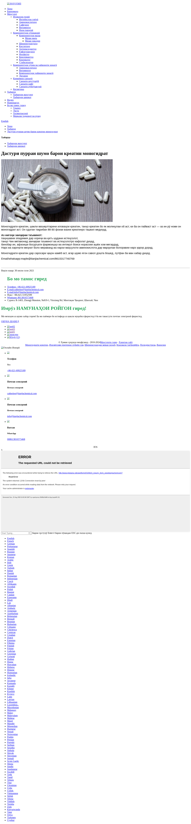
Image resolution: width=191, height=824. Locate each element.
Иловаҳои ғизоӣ (21, 17)
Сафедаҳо (24, 25)
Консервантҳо (26, 57)
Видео (10, 100)
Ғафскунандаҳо (27, 51)
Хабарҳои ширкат (22, 97)
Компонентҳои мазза (29, 35)
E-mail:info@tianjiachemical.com (23, 292)
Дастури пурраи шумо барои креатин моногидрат (32, 131)
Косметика (18, 89)
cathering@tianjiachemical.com (22, 393)
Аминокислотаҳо (28, 22)
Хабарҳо (11, 92)
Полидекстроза (147, 345)
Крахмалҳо (24, 59)
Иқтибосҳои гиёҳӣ (28, 19)
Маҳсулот (12, 14)
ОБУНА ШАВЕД (10, 321)
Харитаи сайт (126, 342)
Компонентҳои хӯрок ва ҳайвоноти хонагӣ (35, 65)
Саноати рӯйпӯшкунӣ (30, 86)
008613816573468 (16, 439)
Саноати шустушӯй (29, 81)
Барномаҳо (12, 11)
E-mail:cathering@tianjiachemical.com (25, 289)
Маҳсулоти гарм (108, 342)
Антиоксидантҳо (27, 49)
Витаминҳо (25, 27)
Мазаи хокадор (32, 41)
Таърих (17, 108)
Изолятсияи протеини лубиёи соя (66, 345)
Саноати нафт (26, 84)
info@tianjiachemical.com (19, 416)
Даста (16, 110)
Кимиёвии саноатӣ (23, 78)
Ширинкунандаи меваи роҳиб (100, 345)
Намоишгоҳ (13, 102)
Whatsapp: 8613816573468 (20, 297)
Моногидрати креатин (36, 345)
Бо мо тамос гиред (16, 105)
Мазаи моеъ (31, 38)
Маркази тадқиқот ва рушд (27, 116)
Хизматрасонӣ (20, 113)
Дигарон (23, 76)
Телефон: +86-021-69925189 (21, 287)
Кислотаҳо (24, 46)
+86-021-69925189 (16, 370)
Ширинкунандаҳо (28, 43)
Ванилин (161, 345)
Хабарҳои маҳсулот (23, 94)
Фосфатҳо (24, 54)
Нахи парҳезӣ (26, 30)
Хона (9, 8)
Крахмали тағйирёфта (128, 345)
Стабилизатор (26, 62)
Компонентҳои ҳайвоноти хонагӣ (36, 73)
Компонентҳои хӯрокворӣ (26, 33)
